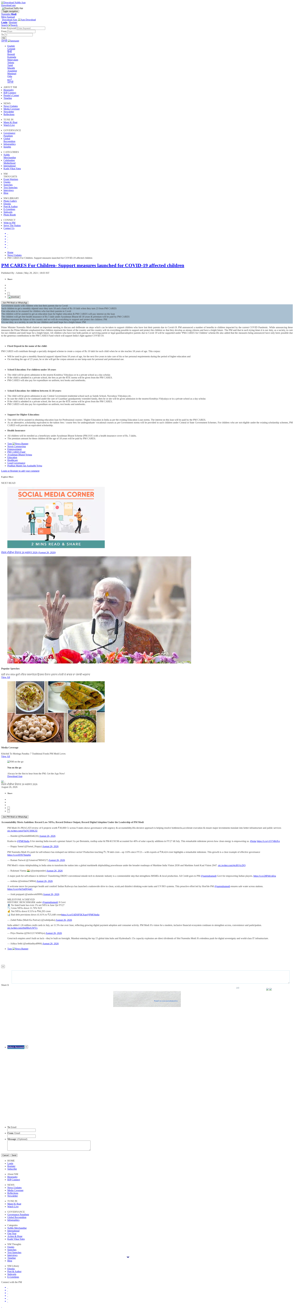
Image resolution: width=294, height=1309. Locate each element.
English (11, 46)
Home (10, 252)
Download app (8, 5)
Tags (10, 443)
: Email (13, 1133)
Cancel (5, 1155)
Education (12, 457)
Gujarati (11, 48)
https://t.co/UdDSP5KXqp (74, 914)
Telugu (10, 62)
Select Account (15, 1047)
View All (5, 677)
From (4, 31)
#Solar (253, 841)
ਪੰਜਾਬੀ (10, 82)
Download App (14, 776)
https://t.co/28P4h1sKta (264, 876)
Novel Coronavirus (16, 446)
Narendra (8, 14)
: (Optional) (17, 1139)
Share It (5, 985)
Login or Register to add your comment (20, 471)
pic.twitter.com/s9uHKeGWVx (22, 928)
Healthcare (12, 460)
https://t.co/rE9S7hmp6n (19, 855)
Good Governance (16, 463)
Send (14, 1155)
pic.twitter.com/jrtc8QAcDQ (232, 865)
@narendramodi (208, 876)
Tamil (10, 65)
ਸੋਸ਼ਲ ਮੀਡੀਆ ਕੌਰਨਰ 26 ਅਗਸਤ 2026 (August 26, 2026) (28, 552)
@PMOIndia (23, 841)
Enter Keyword (9, 28)
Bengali (11, 54)
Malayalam (12, 59)
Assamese (12, 70)
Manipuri (11, 73)
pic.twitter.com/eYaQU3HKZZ (22, 830)
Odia (9, 76)
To (2, 34)
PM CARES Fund (16, 452)
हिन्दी (9, 51)
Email (11, 1127)
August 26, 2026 (47, 836)
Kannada (11, 57)
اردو (9, 79)
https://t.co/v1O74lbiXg (268, 841)
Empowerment (14, 449)
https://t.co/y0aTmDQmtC (20, 889)
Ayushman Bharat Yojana (19, 454)
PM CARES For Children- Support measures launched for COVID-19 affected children (92, 265)
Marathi (11, 68)
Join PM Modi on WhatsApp (14, 303)
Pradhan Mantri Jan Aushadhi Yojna (24, 465)
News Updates (14, 255)
